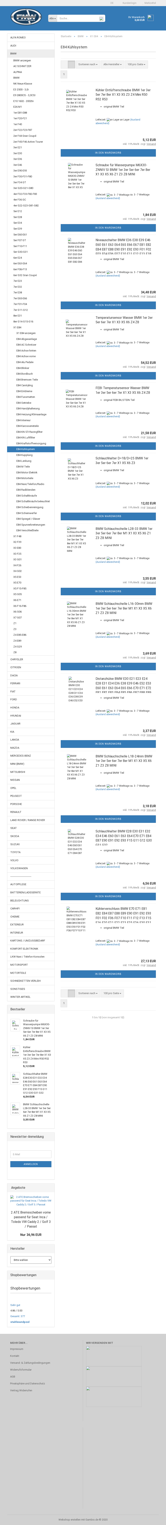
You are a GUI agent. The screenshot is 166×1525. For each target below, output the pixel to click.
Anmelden (31, 1164)
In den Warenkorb (108, 152)
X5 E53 (17, 576)
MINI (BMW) (17, 763)
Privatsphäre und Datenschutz (27, 1383)
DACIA (14, 675)
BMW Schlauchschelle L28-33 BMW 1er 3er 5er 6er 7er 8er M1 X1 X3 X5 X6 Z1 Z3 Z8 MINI (124, 533)
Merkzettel (149, 3)
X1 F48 (17, 536)
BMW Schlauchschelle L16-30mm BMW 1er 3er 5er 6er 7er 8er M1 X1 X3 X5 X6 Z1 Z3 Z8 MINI (124, 608)
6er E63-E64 (20, 263)
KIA (12, 731)
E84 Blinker (22, 368)
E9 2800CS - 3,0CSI (24, 95)
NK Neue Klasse (22, 83)
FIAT (13, 691)
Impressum (16, 1348)
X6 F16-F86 (19, 605)
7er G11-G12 (20, 309)
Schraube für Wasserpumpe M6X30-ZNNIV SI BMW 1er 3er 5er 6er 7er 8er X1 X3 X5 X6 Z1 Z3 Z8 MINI (123, 169)
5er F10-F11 (20, 246)
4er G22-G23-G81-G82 (26, 205)
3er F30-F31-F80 (22, 176)
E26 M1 (17, 106)
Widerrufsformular (21, 1369)
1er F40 (17, 124)
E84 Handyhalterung (28, 408)
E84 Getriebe (23, 402)
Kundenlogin (128, 3)
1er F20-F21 (20, 118)
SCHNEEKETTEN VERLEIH (25, 980)
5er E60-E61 (20, 234)
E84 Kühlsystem (25, 449)
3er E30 (17, 153)
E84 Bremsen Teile (27, 379)
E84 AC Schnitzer (26, 344)
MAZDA (14, 747)
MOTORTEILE (18, 972)
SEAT (13, 828)
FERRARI (15, 683)
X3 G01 (17, 559)
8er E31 (17, 315)
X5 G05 (17, 594)
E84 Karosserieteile (27, 425)
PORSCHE (16, 804)
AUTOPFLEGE (18, 884)
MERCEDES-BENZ (20, 755)
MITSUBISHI (17, 771)
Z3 (14, 629)
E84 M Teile (23, 466)
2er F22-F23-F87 (22, 129)
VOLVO (14, 860)
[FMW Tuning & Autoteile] (26, 20)
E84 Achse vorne (26, 356)
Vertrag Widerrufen (21, 1390)
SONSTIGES (17, 988)
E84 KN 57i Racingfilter (29, 431)
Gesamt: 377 (17, 1316)
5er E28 (17, 217)
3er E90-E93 (20, 170)
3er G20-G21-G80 (23, 188)
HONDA (14, 707)
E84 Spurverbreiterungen (30, 524)
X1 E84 (17, 327)
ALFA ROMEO (18, 37)
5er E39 (17, 228)
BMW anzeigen (22, 60)
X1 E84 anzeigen (26, 333)
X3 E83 (17, 547)
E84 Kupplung (24, 455)
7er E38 (17, 292)
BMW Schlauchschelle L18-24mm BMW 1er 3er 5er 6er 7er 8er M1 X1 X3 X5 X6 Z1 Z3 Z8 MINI (124, 761)
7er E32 (17, 286)
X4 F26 (17, 565)
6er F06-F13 (20, 269)
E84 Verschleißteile (27, 530)
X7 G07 (17, 617)
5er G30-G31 (20, 251)
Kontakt (14, 1355)
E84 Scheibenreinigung (29, 507)
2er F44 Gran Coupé (24, 135)
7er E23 (17, 280)
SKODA (14, 836)
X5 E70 (17, 582)
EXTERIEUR (17, 924)
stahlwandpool (20, 1321)
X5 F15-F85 (19, 588)
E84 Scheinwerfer (26, 513)
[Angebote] (50, 1188)
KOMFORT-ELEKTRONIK (24, 948)
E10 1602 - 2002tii (23, 101)
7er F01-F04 (20, 304)
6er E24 (17, 257)
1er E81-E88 (20, 112)
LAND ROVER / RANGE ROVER (27, 820)
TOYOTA (15, 852)
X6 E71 (17, 600)
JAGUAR (15, 723)
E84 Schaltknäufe (26, 495)
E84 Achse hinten (26, 350)
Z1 (14, 623)
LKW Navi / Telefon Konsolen (27, 956)
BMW (13, 53)
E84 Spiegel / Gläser (28, 518)
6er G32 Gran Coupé (25, 275)
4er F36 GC (19, 199)
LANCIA (14, 739)
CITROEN (15, 667)
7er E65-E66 (20, 298)
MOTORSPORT (19, 964)
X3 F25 (17, 553)
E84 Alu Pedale (24, 362)
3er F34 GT (19, 182)
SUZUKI (15, 844)
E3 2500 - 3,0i (21, 89)
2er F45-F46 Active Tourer (28, 141)
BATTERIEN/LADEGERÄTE (25, 892)
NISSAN (15, 779)
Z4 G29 (17, 646)
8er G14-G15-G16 (23, 321)
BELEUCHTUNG (19, 900)
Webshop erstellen (70, 1519)
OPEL (13, 788)
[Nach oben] (155, 1519)
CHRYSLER (16, 659)
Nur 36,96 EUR (31, 1235)
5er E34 (17, 222)
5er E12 (17, 211)
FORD (13, 699)
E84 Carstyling (24, 385)
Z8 (14, 652)
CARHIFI (15, 908)
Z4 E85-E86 (19, 634)
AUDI (13, 45)
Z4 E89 (17, 640)
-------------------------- (20, 876)
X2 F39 (17, 541)
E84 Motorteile (24, 478)
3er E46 (17, 164)
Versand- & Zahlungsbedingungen (30, 1362)
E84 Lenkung (23, 460)
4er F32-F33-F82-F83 (25, 193)
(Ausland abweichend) (108, 198)
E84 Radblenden (25, 489)
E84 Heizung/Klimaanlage (31, 414)
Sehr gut (15, 1305)
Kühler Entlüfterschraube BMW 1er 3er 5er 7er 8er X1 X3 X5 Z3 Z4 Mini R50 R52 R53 (123, 94)
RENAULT (15, 811)
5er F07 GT (19, 240)
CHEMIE (14, 916)
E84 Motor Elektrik (26, 472)
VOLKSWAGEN (19, 868)
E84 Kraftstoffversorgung (31, 443)
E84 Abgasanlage (26, 339)
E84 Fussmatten (25, 396)
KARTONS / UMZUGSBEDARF (27, 940)
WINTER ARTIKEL (20, 996)
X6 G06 (17, 611)
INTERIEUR (16, 932)
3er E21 (17, 147)
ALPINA (17, 72)
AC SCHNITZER (22, 66)
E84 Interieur (23, 420)
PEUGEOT (16, 795)
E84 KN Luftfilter (25, 437)
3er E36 (17, 159)
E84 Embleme (24, 391)
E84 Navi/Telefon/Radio (30, 484)
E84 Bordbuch (24, 373)
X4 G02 (17, 571)
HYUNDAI (15, 715)
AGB (12, 1376)
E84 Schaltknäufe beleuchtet (33, 501)
